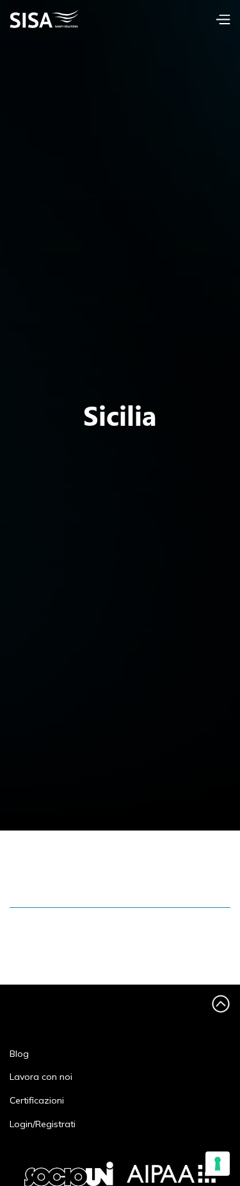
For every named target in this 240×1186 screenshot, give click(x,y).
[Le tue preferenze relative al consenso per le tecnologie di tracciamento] (217, 1163)
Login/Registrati (43, 1124)
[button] (222, 19)
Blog (19, 1054)
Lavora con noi (41, 1077)
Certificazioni (37, 1100)
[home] (67, 19)
